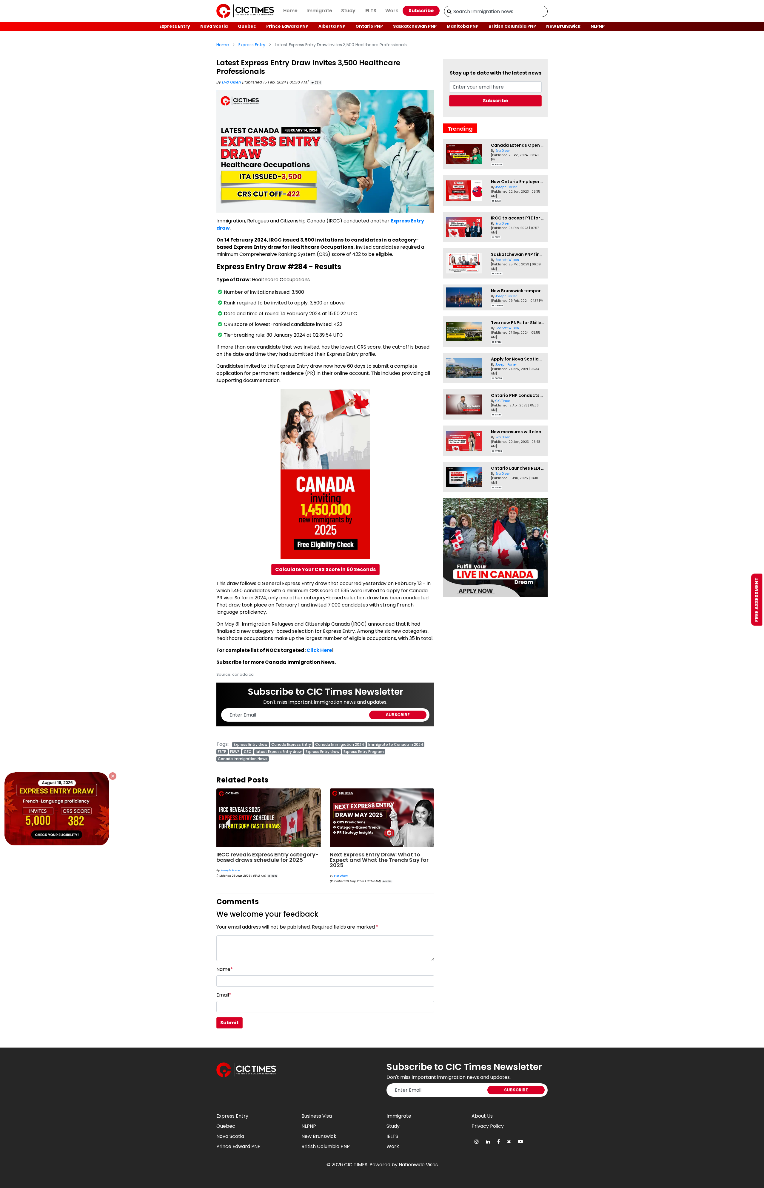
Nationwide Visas (418, 1164)
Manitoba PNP (462, 26)
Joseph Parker (506, 187)
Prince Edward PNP (287, 26)
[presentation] (227, 818)
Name (224, 969)
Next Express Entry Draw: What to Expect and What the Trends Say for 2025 (265, 860)
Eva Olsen (232, 82)
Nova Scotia (214, 26)
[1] (449, 11)
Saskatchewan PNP (415, 26)
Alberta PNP (331, 26)
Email (223, 994)
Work (391, 10)
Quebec (247, 26)
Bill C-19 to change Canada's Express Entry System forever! (381, 857)
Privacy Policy (488, 1126)
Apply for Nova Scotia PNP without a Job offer (541, 359)
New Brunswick (563, 26)
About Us (482, 1116)
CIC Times (503, 401)
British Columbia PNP (512, 26)
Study (348, 10)
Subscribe (421, 10)
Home (290, 10)
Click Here (319, 650)
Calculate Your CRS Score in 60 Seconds (325, 569)
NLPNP (598, 26)
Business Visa (316, 1116)
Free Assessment (756, 600)
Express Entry (174, 26)
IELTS (370, 10)
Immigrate (319, 10)
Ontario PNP (369, 26)
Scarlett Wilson (507, 260)
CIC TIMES (355, 1164)
